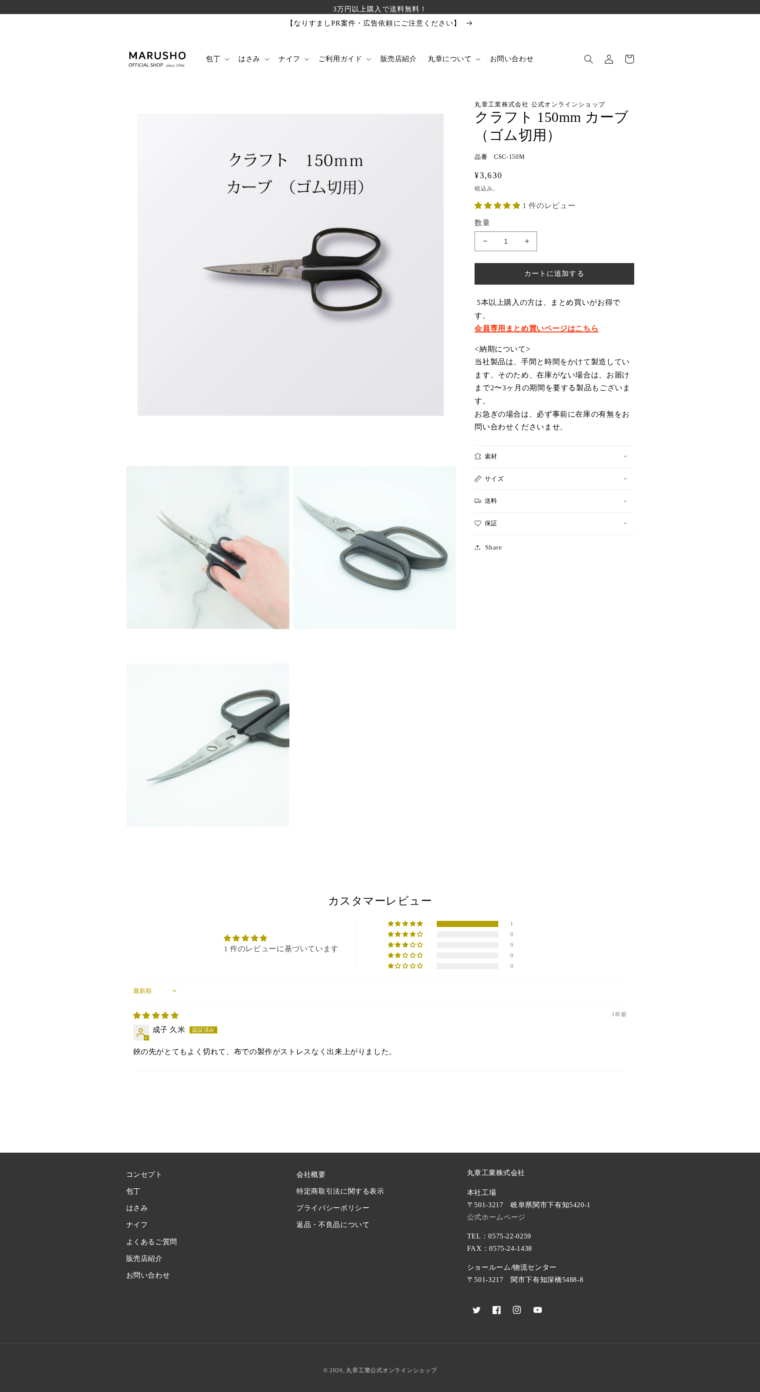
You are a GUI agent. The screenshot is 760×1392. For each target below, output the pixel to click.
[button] (216, 59)
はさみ (137, 1208)
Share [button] (493, 546)
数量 (482, 223)
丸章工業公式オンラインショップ (391, 1370)
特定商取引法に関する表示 (340, 1191)
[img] (156, 1015)
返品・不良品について (332, 1224)
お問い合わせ (148, 1275)
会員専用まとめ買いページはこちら (537, 328)
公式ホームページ (496, 1217)
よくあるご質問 (151, 1241)
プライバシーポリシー (332, 1208)
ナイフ (137, 1224)
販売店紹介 (144, 1258)
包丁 (133, 1191)
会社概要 (311, 1174)
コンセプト (144, 1174)
